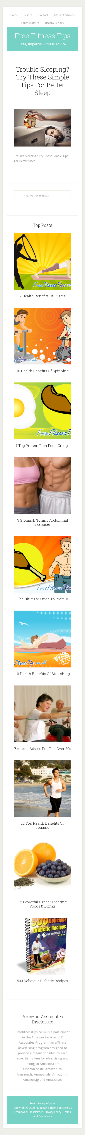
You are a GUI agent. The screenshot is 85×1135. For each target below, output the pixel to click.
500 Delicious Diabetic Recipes (42, 981)
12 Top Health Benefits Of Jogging (42, 825)
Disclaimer (36, 1112)
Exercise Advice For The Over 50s (42, 748)
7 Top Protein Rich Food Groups (42, 445)
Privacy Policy (53, 1112)
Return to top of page (42, 1103)
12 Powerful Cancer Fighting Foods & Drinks (42, 904)
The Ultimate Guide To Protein (42, 599)
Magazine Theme (47, 1107)
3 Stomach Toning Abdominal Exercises (42, 522)
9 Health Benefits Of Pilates (43, 296)
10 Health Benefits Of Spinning (42, 371)
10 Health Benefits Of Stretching (42, 673)
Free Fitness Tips (43, 35)
